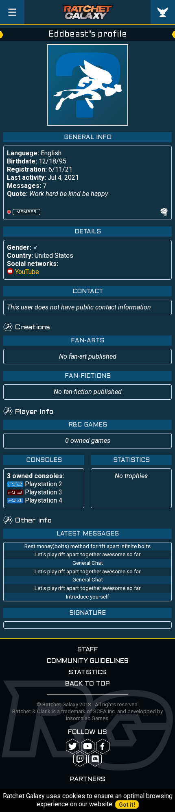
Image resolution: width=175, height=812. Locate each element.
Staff (87, 650)
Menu (12, 12)
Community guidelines (88, 661)
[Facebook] (102, 746)
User (163, 12)
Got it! (127, 804)
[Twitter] (72, 746)
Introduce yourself (87, 597)
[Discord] (95, 759)
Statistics (88, 672)
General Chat (87, 563)
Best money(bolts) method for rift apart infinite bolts (87, 546)
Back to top (87, 684)
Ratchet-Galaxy (87, 12)
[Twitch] (80, 759)
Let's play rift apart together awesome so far (87, 554)
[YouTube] (87, 746)
